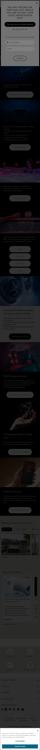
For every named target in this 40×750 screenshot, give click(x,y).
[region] (20, 739)
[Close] (38, 731)
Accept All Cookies (20, 746)
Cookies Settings (20, 741)
